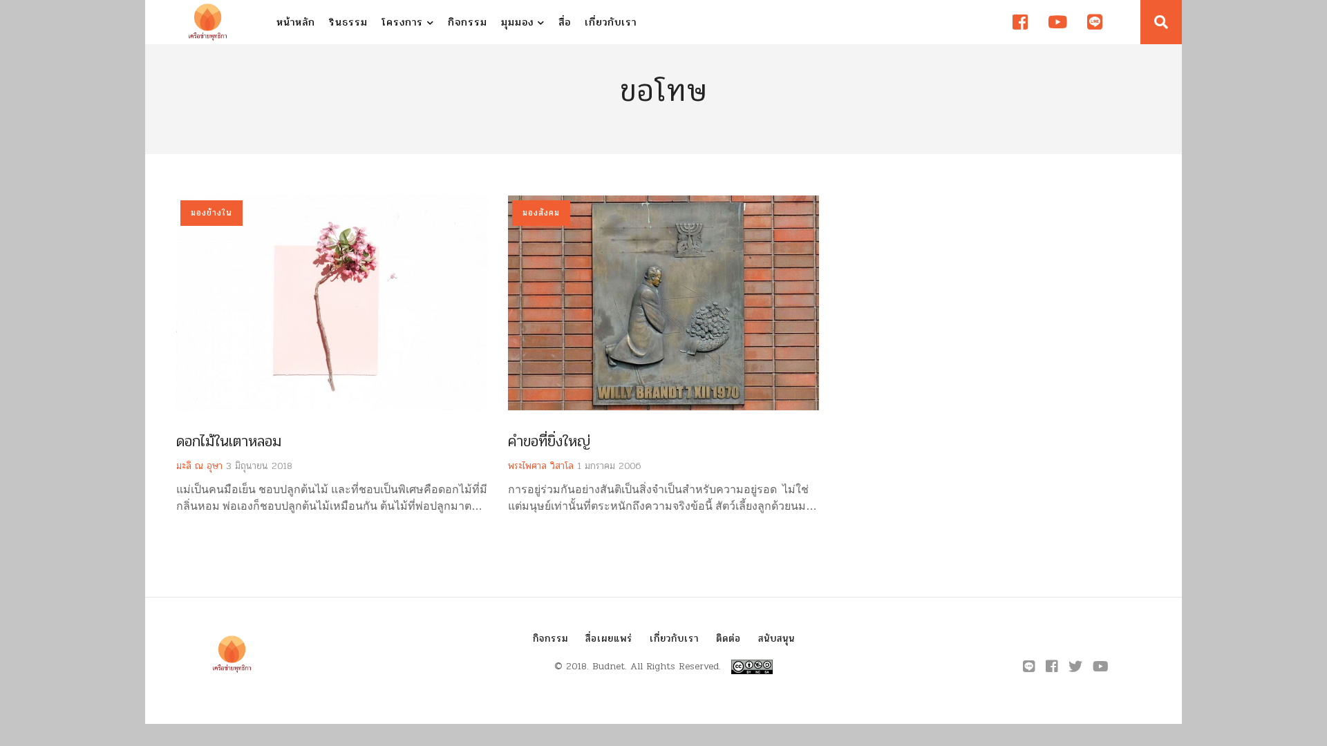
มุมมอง (519, 22)
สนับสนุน (776, 638)
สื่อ (564, 22)
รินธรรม (348, 22)
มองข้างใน (211, 213)
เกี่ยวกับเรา (611, 22)
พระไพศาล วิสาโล (541, 466)
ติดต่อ (728, 638)
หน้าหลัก (295, 22)
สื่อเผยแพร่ (608, 638)
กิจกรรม (467, 22)
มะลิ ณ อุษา (199, 466)
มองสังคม (541, 213)
